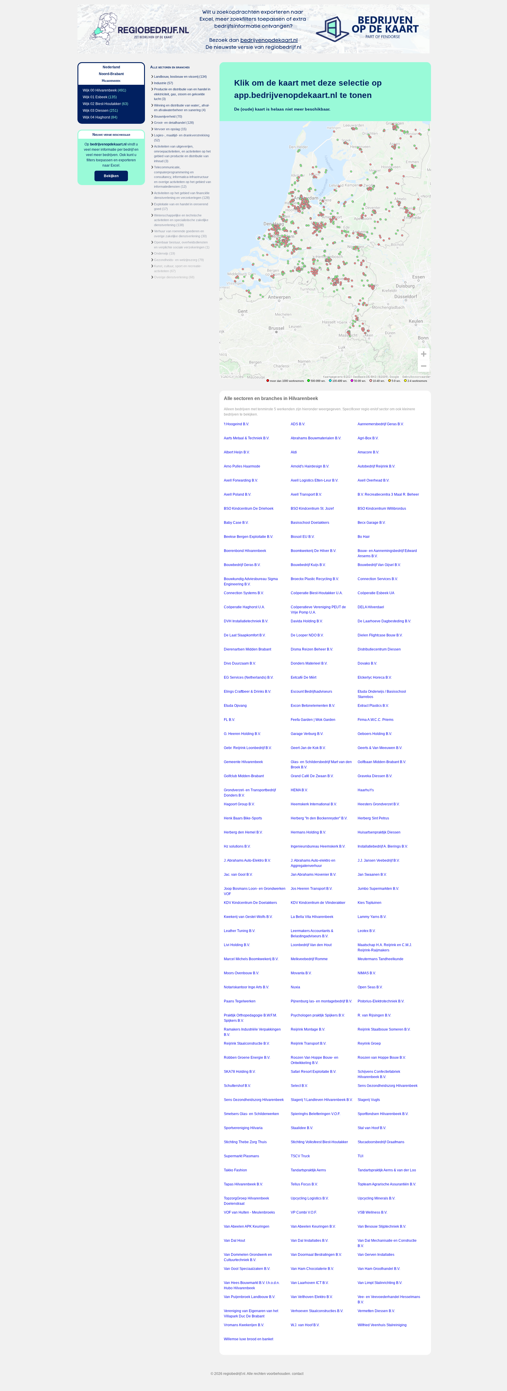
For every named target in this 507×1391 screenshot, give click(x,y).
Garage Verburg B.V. (307, 734)
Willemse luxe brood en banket (248, 1339)
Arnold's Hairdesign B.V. (310, 466)
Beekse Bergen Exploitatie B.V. (248, 537)
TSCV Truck (300, 1156)
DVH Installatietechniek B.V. (246, 621)
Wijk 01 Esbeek (95, 97)
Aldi (294, 452)
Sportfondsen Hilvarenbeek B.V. (383, 1114)
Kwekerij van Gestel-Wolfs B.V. (248, 917)
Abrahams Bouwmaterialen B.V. (316, 438)
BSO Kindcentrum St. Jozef (312, 508)
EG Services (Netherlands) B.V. (248, 677)
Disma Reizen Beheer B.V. (312, 649)
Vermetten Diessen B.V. (376, 1311)
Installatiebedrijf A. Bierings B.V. (383, 846)
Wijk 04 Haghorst (96, 117)
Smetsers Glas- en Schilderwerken (251, 1114)
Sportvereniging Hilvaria (243, 1128)
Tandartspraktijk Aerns (308, 1170)
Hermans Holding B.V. (308, 832)
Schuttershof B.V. (237, 1086)
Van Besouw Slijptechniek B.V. (382, 1226)
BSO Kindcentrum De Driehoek (248, 508)
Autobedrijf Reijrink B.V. (376, 466)
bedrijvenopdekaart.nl (108, 144)
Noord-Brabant (111, 74)
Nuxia (295, 987)
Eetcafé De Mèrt (303, 677)
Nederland (111, 67)
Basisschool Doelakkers (310, 523)
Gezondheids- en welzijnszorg (175, 260)
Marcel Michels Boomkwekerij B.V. (251, 959)
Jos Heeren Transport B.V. (311, 889)
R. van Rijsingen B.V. (374, 1015)
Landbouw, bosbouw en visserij (176, 76)
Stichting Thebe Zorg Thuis (245, 1142)
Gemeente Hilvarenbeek (243, 762)
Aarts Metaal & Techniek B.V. (246, 438)
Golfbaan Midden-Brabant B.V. (382, 762)
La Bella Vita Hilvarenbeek (312, 917)
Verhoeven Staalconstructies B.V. (317, 1311)
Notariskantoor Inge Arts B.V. (246, 987)
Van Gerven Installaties (376, 1255)
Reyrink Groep (369, 1043)
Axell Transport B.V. (306, 494)
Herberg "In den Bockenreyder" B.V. (319, 818)
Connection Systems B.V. (244, 593)
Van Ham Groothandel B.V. (379, 1269)
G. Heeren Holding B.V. (242, 734)
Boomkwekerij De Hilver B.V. (313, 551)
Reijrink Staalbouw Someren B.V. (384, 1029)
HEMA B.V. (299, 790)
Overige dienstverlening (171, 277)
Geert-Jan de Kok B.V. (308, 748)
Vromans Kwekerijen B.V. (244, 1325)
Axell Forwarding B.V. (241, 480)
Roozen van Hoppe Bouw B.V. (382, 1057)
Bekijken (111, 176)
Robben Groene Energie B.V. (247, 1057)
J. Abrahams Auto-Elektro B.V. (247, 860)
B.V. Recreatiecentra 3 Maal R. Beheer (388, 494)
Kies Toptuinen (369, 903)
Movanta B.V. (301, 973)
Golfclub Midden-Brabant (244, 776)
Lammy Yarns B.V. (372, 917)
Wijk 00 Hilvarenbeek (100, 90)
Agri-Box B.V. (368, 438)
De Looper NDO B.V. (307, 635)
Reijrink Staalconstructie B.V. (247, 1043)
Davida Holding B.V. (307, 621)
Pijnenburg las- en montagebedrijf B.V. (321, 1001)
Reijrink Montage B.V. (308, 1029)
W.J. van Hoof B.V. (305, 1325)
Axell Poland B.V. (237, 494)
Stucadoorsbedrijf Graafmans (381, 1142)
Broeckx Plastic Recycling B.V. (315, 579)
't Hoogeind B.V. (236, 424)
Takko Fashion (235, 1170)
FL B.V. (229, 720)
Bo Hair (364, 537)
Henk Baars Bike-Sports (243, 818)
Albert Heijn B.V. (237, 452)
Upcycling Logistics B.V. (310, 1198)
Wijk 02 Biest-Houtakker (102, 104)
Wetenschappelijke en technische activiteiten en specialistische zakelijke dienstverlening (181, 220)
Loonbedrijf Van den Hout (311, 945)
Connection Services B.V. (378, 579)
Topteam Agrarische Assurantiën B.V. (387, 1184)
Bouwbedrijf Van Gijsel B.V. (379, 565)
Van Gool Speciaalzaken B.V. (247, 1269)
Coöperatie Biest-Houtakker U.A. (317, 593)
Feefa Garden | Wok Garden (313, 720)
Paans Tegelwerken (240, 1001)
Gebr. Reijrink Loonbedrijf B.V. (248, 748)
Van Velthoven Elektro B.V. (312, 1297)
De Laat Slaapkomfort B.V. (245, 635)
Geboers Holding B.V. (375, 734)
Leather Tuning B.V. (239, 931)
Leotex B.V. (367, 931)
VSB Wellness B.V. (372, 1212)
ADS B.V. (298, 424)
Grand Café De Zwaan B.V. (312, 776)
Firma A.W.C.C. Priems (375, 720)
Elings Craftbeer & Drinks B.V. (247, 691)
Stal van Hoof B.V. (372, 1128)
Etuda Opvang (235, 706)
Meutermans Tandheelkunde (380, 959)
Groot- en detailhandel (169, 122)
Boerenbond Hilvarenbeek (245, 551)
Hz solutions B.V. (237, 846)
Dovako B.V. (367, 663)
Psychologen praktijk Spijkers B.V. (318, 1015)
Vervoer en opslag (167, 129)
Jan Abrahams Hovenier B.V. (313, 874)
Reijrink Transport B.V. (308, 1043)
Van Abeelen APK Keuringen (246, 1226)
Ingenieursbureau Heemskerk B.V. (318, 846)
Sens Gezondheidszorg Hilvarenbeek (388, 1086)
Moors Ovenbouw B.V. (241, 973)
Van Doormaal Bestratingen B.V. (316, 1255)
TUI (360, 1156)
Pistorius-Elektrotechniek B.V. (381, 1001)
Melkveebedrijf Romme (309, 959)
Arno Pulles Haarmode (242, 466)
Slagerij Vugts (369, 1100)
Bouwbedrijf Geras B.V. (242, 565)
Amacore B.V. (368, 452)
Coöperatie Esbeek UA (376, 593)
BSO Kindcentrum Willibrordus (382, 508)
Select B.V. (299, 1086)
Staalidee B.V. (302, 1128)
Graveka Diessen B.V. (375, 776)
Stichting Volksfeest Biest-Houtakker (319, 1142)
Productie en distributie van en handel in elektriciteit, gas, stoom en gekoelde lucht (182, 94)
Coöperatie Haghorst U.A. (244, 607)
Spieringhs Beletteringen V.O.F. (315, 1114)
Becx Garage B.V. (372, 523)
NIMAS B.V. (367, 973)
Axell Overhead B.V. (373, 480)
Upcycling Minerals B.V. (376, 1198)
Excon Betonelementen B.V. (313, 706)
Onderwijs (161, 253)
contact (297, 1374)
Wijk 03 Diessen (96, 111)
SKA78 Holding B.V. (240, 1072)
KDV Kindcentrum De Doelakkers (250, 903)
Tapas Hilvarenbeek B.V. (243, 1184)
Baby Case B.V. (236, 523)
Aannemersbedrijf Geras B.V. (381, 424)
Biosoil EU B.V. (303, 537)
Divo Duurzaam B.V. (240, 663)
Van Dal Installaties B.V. (309, 1240)
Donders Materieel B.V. (309, 663)
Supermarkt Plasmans (241, 1156)
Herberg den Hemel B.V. (243, 832)
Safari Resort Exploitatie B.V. (313, 1072)
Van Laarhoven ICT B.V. (310, 1283)
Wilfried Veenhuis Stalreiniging (382, 1325)
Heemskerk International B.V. (314, 804)
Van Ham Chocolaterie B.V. (312, 1269)
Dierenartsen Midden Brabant (247, 649)
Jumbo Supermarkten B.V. (378, 889)
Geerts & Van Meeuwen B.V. (380, 748)
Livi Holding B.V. (237, 945)
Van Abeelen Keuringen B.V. (313, 1226)
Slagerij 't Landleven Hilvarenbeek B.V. (322, 1100)
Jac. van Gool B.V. (238, 874)
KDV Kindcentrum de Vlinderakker (318, 903)
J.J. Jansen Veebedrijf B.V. (379, 860)
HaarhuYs (366, 790)
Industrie (160, 83)
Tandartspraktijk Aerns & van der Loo (387, 1170)
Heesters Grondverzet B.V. (379, 804)
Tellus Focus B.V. (304, 1184)
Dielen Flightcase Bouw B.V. (380, 635)
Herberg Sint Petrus (373, 818)
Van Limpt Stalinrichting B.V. (380, 1283)
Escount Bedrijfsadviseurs (311, 691)
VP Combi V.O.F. (304, 1212)
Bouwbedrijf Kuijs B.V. (308, 565)
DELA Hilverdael (371, 607)
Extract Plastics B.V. (373, 706)
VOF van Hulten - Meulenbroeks (249, 1212)
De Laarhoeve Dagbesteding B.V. (384, 621)
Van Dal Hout (234, 1240)
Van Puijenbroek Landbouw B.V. (249, 1297)
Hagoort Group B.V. (239, 804)
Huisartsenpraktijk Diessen (379, 832)
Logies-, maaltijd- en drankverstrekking (181, 135)
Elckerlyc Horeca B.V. (375, 677)
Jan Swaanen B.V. (372, 874)
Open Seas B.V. (370, 987)
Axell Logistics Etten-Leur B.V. (314, 480)
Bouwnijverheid (164, 116)
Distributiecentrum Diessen (379, 649)
